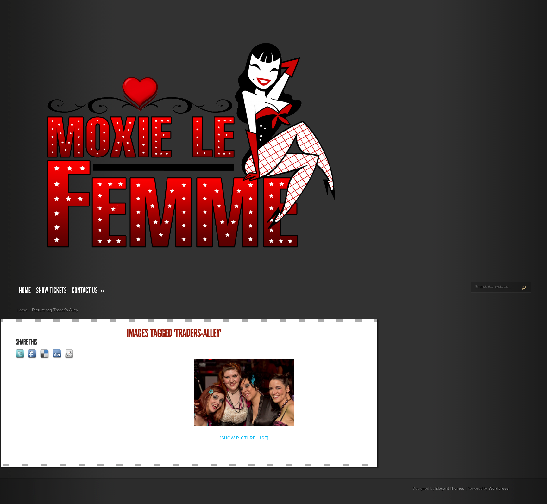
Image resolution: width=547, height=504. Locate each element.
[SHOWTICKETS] (51, 292)
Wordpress (499, 488)
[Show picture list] (244, 438)
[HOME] (25, 292)
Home (21, 310)
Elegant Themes (449, 488)
